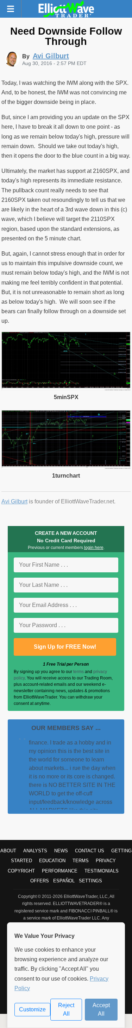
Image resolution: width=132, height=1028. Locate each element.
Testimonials (101, 871)
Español (64, 880)
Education (52, 860)
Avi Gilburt (14, 501)
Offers (39, 880)
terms (78, 671)
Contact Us (89, 850)
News (61, 850)
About (8, 850)
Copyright (21, 871)
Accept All (101, 1009)
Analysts (35, 850)
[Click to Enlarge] (66, 389)
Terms (81, 860)
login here (93, 547)
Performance (59, 871)
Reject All (66, 1009)
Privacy (106, 860)
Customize (32, 1009)
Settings (90, 880)
